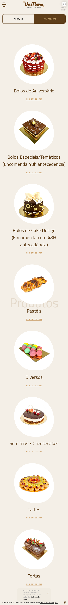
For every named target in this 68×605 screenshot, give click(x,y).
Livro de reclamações (47, 602)
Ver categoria (34, 99)
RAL (56, 602)
